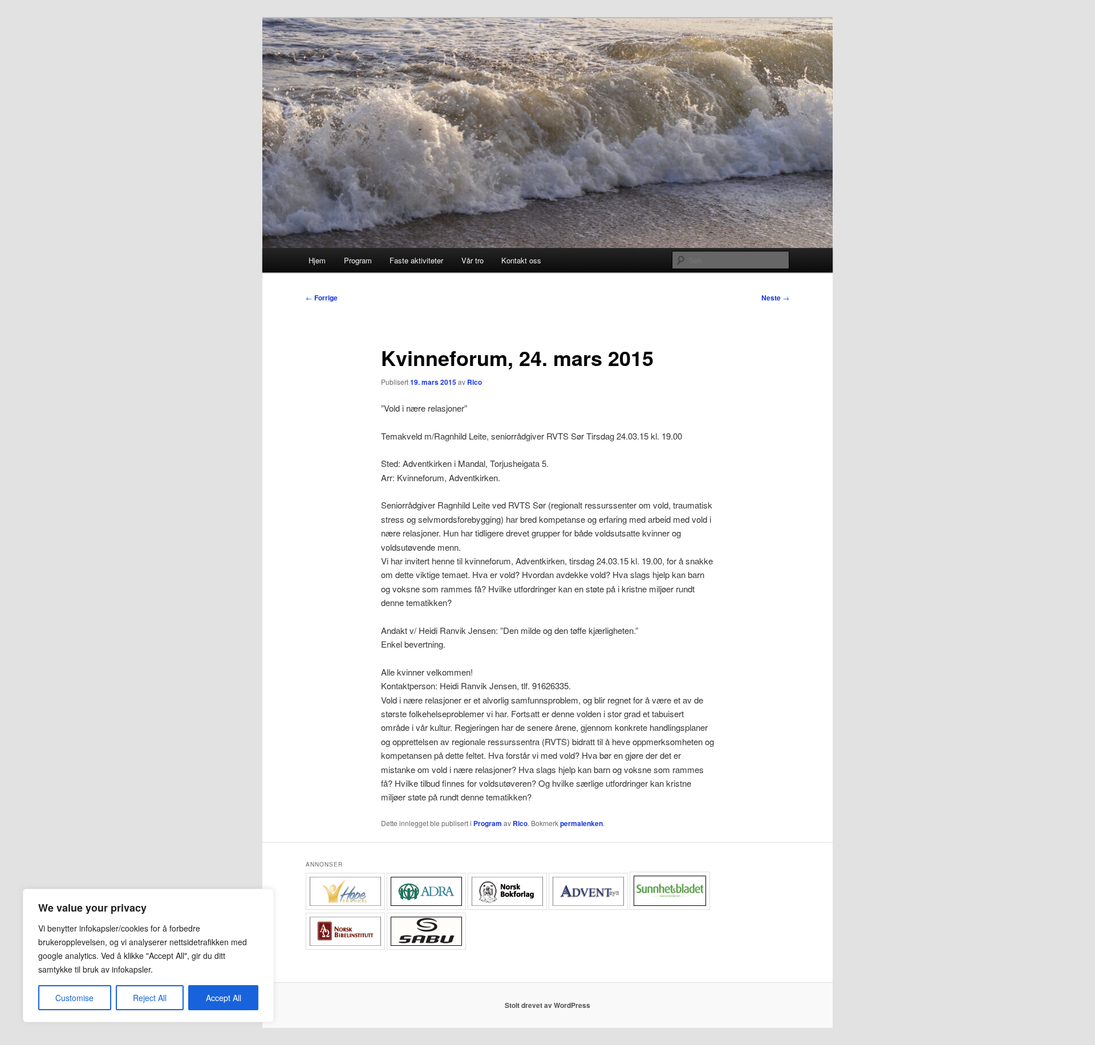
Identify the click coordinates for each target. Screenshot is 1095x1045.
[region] (148, 955)
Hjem (317, 260)
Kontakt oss (521, 260)
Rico (474, 382)
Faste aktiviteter (416, 260)
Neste (775, 297)
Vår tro (472, 260)
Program (358, 260)
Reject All (150, 997)
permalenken (581, 823)
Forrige (322, 297)
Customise (74, 997)
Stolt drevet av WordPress (547, 1005)
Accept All (223, 997)
